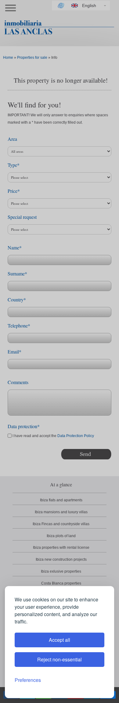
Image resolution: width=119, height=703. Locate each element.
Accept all (59, 639)
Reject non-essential (59, 659)
